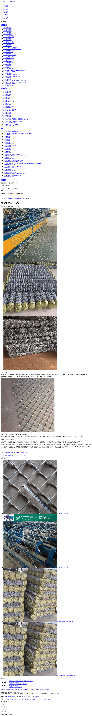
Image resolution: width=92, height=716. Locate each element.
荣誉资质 (5, 17)
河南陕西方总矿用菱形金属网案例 (66, 675)
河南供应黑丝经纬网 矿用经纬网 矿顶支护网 (14, 118)
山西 (8, 699)
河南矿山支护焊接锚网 (9, 167)
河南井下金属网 (7, 113)
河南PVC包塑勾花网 (8, 37)
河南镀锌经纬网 (7, 104)
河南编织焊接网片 (8, 152)
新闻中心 (5, 8)
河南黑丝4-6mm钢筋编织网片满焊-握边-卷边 (14, 155)
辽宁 (38, 699)
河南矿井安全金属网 (8, 43)
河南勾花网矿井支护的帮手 (10, 47)
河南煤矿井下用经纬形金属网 (10, 124)
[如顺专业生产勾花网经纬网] (8, 1)
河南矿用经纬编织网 (8, 110)
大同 (11, 699)
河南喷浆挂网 (6, 67)
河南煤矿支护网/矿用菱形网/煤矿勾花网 (13, 76)
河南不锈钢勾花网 (8, 41)
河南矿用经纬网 (7, 91)
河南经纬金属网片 (8, 112)
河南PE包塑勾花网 (8, 35)
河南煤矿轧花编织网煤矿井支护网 (12, 161)
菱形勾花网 (24, 452)
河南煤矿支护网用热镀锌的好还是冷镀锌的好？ (21, 681)
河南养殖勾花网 (7, 61)
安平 (34, 699)
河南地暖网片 (6, 137)
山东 (26, 699)
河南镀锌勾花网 (7, 31)
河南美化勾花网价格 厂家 (15, 687)
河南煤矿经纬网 (7, 94)
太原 (15, 699)
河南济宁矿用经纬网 (8, 125)
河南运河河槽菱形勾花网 (9, 55)
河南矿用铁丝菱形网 (8, 58)
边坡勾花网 (7, 452)
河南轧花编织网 (7, 169)
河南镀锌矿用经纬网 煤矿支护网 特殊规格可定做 (15, 119)
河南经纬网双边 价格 (8, 101)
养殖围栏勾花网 (9, 455)
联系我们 (5, 18)
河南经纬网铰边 (7, 98)
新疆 (45, 699)
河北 (30, 699)
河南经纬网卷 (6, 97)
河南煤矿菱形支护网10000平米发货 (66, 621)
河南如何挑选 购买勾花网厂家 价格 (12, 49)
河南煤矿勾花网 (7, 64)
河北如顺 (37, 696)
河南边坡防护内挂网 (8, 68)
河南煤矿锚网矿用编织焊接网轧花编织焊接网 (14, 82)
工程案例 (5, 11)
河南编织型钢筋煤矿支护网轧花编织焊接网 (14, 173)
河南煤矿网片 (6, 151)
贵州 (49, 699)
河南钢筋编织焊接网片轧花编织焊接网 (13, 160)
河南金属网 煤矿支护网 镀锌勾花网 (12, 154)
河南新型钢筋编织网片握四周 (10, 131)
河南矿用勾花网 (7, 28)
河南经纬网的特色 (8, 103)
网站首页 (5, 5)
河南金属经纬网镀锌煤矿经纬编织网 (12, 121)
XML (27, 696)
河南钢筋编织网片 (8, 79)
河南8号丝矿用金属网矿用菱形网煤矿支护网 (14, 70)
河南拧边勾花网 (7, 53)
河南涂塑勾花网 (7, 38)
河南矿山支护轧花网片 (9, 170)
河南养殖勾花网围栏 (14, 685)
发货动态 (5, 12)
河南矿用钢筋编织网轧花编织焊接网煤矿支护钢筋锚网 (17, 133)
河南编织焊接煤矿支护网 (9, 172)
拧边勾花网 (22, 455)
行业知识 (5, 9)
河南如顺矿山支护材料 (9, 71)
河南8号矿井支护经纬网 (9, 122)
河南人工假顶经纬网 (8, 106)
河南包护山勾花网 (8, 52)
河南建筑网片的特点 (8, 143)
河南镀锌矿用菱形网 (8, 59)
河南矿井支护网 (7, 116)
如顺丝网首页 (9, 198)
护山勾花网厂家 (16, 452)
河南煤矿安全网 (7, 107)
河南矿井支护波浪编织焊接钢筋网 (12, 166)
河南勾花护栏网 (7, 34)
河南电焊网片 (6, 139)
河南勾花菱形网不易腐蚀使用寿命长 (18, 684)
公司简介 (5, 14)
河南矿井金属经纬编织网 (9, 109)
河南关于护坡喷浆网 (14, 682)
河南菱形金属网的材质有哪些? (11, 83)
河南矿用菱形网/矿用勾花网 (10, 74)
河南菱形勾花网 (7, 29)
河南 (23, 699)
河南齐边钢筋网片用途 (9, 149)
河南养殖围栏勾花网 (8, 50)
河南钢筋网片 (6, 134)
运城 (19, 699)
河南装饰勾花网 (7, 40)
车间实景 (5, 15)
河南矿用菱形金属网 (8, 62)
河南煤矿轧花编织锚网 (9, 158)
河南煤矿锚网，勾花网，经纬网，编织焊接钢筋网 (16, 80)
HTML (23, 696)
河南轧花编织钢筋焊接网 (9, 164)
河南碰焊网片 (6, 148)
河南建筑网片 (6, 140)
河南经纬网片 (6, 95)
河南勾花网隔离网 (8, 56)
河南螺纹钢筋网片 (8, 146)
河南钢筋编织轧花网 (8, 176)
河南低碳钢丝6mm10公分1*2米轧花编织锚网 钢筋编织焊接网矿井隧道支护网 (22, 163)
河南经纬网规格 (7, 100)
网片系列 (3, 129)
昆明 (41, 699)
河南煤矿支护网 (7, 92)
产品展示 (5, 6)
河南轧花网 (6, 157)
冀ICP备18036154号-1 (10, 696)
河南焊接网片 (6, 136)
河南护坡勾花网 (7, 65)
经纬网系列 (4, 88)
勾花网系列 (4, 25)
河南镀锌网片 (6, 142)
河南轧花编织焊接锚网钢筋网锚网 (12, 175)
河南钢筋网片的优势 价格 (9, 145)
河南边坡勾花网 (7, 32)
